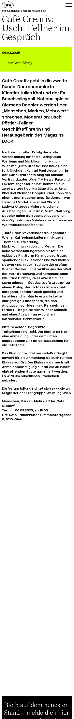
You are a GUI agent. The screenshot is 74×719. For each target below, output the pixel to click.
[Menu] (69, 5)
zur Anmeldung (19, 63)
